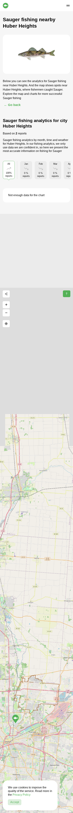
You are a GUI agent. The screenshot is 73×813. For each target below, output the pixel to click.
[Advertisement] (36, 250)
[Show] (15, 718)
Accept (14, 802)
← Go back (12, 105)
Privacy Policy (21, 794)
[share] (6, 294)
